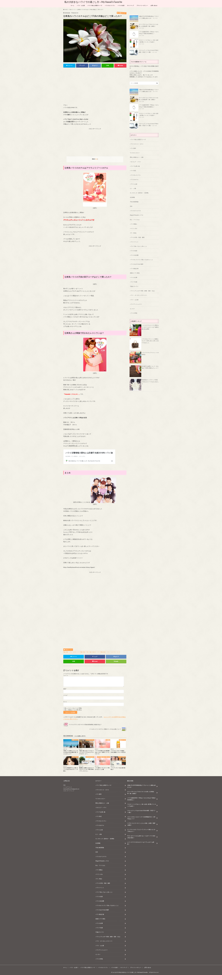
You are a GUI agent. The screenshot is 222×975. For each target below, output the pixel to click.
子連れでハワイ (68, 649)
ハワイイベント (134, 242)
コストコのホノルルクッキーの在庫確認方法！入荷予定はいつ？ (141, 817)
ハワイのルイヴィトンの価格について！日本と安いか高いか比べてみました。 (150, 340)
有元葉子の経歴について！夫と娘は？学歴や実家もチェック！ (150, 367)
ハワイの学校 (133, 313)
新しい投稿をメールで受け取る (73, 710)
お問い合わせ (154, 5)
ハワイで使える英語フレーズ (94, 5)
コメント (65, 675)
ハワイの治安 (121, 5)
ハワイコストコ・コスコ (136, 144)
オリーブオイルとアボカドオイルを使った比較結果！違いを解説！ (148, 26)
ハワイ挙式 (133, 170)
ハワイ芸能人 (133, 224)
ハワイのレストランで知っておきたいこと (141, 259)
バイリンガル (133, 228)
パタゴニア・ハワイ (135, 161)
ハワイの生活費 (134, 255)
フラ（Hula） (133, 233)
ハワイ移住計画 (134, 268)
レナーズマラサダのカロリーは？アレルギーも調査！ (140, 843)
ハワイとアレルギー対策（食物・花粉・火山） (142, 291)
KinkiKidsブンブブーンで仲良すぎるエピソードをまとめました (150, 381)
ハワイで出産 (133, 282)
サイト (65, 701)
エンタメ (132, 308)
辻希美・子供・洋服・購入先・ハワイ (91, 652)
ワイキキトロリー (135, 153)
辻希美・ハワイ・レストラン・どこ (110, 652)
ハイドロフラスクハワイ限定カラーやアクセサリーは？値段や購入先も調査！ (150, 327)
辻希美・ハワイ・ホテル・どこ (72, 652)
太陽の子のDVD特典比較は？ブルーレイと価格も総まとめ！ (149, 17)
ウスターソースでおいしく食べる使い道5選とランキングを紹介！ (148, 41)
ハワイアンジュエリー (136, 304)
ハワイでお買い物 (135, 166)
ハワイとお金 (133, 184)
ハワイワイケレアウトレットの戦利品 (150, 353)
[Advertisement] (94, 87)
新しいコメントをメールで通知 (73, 708)
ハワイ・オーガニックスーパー (138, 295)
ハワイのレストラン (110, 5)
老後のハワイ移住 (135, 273)
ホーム (72, 5)
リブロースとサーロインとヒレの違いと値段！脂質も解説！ (141, 824)
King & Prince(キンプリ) (136, 215)
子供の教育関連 (134, 201)
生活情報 (132, 197)
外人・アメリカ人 (135, 219)
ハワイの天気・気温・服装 (137, 237)
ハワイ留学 (133, 148)
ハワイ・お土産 (81, 5)
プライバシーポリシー (142, 5)
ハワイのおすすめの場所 (136, 264)
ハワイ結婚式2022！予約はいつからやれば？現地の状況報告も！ (149, 33)
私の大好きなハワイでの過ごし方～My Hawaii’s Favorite (93, 2)
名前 (65, 689)
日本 (131, 206)
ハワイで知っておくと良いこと (138, 246)
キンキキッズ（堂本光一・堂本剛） (139, 193)
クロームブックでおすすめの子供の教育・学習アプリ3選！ (148, 51)
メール (65, 695)
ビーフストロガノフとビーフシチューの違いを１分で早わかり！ (141, 830)
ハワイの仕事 (133, 277)
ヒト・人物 (133, 188)
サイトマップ (130, 5)
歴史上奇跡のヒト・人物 (136, 157)
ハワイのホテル (134, 179)
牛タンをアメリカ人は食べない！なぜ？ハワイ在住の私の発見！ (141, 836)
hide (96, 159)
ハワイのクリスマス (135, 210)
